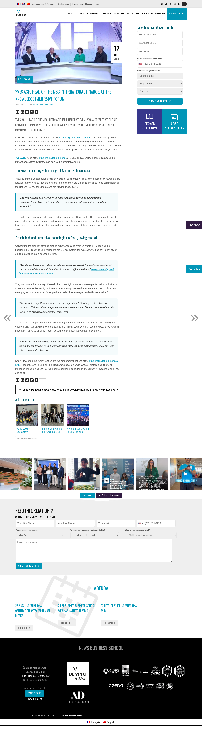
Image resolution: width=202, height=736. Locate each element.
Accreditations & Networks (43, 4)
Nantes (32, 676)
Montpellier (43, 676)
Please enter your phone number (151, 58)
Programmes (24, 79)
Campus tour (77, 4)
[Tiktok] (166, 5)
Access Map (63, 715)
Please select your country (148, 71)
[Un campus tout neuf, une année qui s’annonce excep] (16, 474)
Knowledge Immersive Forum (74, 137)
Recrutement (35, 699)
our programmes (149, 126)
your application (174, 126)
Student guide (63, 4)
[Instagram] (162, 5)
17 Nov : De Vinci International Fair (119, 608)
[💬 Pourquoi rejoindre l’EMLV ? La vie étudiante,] (186, 474)
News (97, 4)
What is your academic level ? (137, 530)
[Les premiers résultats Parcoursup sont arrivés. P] (152, 474)
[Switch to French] (18, 4)
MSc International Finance (44, 104)
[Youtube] (184, 5)
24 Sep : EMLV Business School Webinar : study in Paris (76, 608)
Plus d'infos (24, 628)
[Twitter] (175, 5)
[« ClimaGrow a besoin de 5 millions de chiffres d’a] (50, 474)
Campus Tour (34, 693)
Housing (88, 4)
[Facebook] (170, 5)
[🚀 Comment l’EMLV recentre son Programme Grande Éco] (118, 474)
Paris (23, 676)
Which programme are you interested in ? (87, 530)
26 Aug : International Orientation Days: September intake (33, 610)
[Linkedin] (179, 5)
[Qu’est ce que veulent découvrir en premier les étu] (84, 474)
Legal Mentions (75, 715)
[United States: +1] (140, 63)
